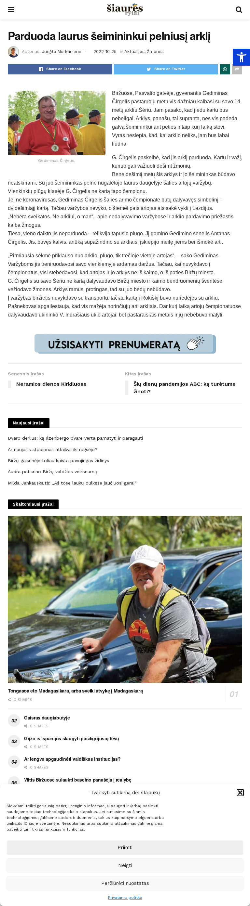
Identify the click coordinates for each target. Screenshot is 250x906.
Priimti (125, 847)
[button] (240, 792)
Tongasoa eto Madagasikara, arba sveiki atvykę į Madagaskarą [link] (75, 690)
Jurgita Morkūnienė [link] (61, 51)
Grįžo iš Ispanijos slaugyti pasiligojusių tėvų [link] (71, 738)
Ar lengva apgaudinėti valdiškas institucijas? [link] (72, 759)
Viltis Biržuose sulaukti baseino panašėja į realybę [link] (78, 779)
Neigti (125, 865)
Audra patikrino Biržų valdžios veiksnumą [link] (52, 471)
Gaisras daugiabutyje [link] (47, 717)
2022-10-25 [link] (105, 51)
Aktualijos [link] (134, 51)
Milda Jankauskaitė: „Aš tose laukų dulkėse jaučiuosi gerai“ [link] (72, 482)
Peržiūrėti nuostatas (125, 883)
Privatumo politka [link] (125, 897)
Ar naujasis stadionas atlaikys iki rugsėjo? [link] (53, 449)
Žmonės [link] (155, 51)
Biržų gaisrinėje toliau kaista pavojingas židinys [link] (58, 460)
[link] (241, 57)
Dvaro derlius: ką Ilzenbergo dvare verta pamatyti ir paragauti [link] (75, 438)
